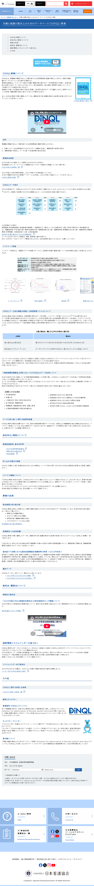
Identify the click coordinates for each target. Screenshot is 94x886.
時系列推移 (38, 301)
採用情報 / (16, 859)
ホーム (3, 17)
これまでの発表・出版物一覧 (12, 692)
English (39, 3)
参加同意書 (10, 454)
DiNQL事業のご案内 (81, 101)
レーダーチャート (13, 301)
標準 (28, 3)
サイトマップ (77, 859)
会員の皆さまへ (87, 11)
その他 (12, 50)
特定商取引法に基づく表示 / (47, 859)
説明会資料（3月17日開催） (11, 611)
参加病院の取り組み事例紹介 (12, 524)
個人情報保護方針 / (28, 859)
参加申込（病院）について (19, 40)
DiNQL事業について (18, 37)
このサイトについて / (65, 859)
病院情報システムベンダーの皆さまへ (23, 48)
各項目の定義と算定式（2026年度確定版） (17, 234)
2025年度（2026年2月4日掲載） (19, 575)
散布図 (64, 301)
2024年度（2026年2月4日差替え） (20, 578)
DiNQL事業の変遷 (9, 177)
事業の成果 (14, 42)
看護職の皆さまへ (6, 11)
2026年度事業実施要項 (15, 449)
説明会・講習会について (19, 45)
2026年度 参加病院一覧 (11, 167)
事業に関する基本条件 (14, 451)
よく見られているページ (82, 3)
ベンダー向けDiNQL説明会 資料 (14, 671)
